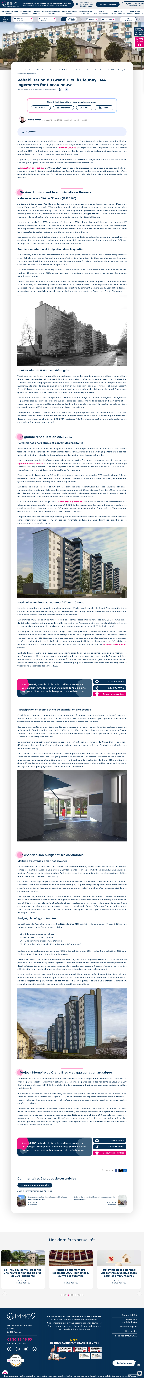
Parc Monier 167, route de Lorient (86, 4)
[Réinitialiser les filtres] (139, 19)
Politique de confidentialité (129, 1321)
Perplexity (63, 108)
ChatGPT (41, 108)
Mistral (104, 108)
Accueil (19, 70)
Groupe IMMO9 (129, 1315)
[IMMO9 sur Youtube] (26, 1349)
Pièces (91, 19)
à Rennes (25, 12)
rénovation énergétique (32, 168)
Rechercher (128, 19)
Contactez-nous (108, 4)
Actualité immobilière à (36, 70)
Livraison (108, 19)
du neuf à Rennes (118, 12)
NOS (139, 41)
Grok (84, 108)
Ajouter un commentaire (36, 1185)
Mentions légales (128, 1326)
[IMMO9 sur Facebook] (9, 1349)
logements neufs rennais (30, 463)
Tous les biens (44, 19)
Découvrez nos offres (113, 694)
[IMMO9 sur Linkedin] (35, 1349)
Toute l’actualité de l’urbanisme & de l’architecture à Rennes (71, 70)
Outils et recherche (135, 12)
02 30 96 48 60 (116, 688)
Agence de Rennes (101, 12)
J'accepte (133, 1376)
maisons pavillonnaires (115, 644)
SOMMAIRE (32, 132)
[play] (67, 89)
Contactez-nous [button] (124, 1363)
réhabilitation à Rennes (69, 502)
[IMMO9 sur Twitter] (18, 1349)
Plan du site (131, 1331)
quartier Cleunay (67, 148)
